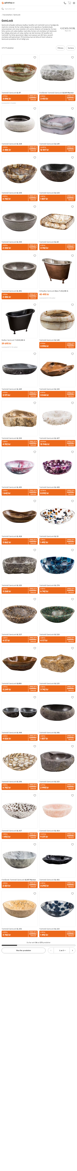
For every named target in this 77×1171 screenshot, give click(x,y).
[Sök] (3, 9)
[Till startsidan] (8, 3)
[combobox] (62, 950)
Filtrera (60, 48)
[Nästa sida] (72, 950)
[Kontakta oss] (65, 3)
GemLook (16, 15)
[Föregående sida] (51, 950)
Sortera (71, 48)
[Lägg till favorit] (34, 57)
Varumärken (7, 15)
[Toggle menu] (74, 3)
